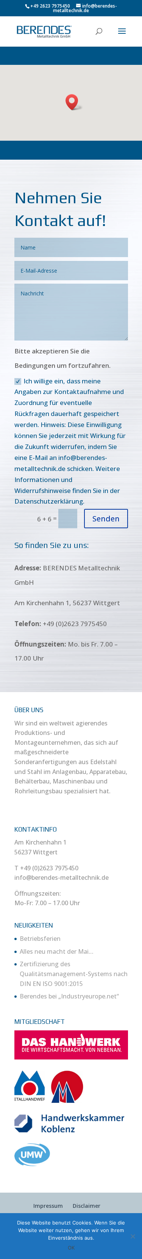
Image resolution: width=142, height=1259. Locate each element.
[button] (74, 102)
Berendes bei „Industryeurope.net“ (69, 996)
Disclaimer (86, 1205)
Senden (106, 518)
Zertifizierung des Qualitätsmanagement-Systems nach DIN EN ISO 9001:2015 (74, 973)
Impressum (48, 1205)
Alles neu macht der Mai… (57, 951)
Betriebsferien (40, 938)
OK (71, 1248)
